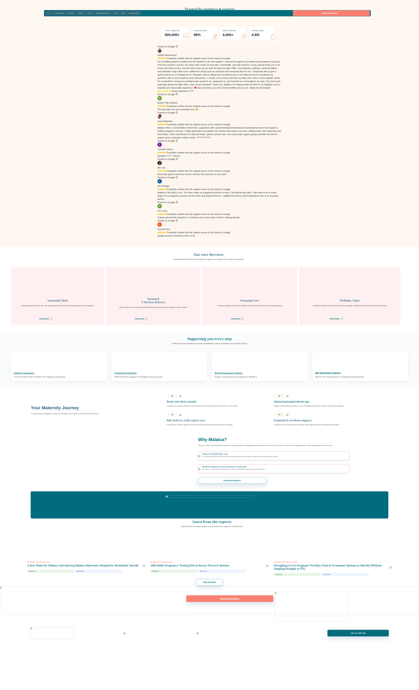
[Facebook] (195, 646)
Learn (115, 13)
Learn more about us (232, 480)
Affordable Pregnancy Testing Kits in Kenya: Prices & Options (190, 565)
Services (80, 13)
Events (90, 13)
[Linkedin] (212, 646)
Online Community (24, 373)
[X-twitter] (218, 646)
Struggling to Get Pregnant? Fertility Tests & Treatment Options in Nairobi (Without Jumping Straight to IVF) (328, 567)
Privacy (386, 654)
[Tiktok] (224, 646)
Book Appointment (330, 13)
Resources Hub (134, 13)
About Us (71, 13)
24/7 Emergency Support (328, 373)
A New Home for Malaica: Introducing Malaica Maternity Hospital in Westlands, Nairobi (82, 565)
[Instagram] (200, 646)
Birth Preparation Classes (228, 373)
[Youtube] (206, 646)
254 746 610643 (132, 635)
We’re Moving (59, 13)
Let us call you (358, 633)
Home (49, 13)
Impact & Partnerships (103, 13)
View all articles (209, 582)
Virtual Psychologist (125, 373)
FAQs (123, 13)
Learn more (44, 319)
